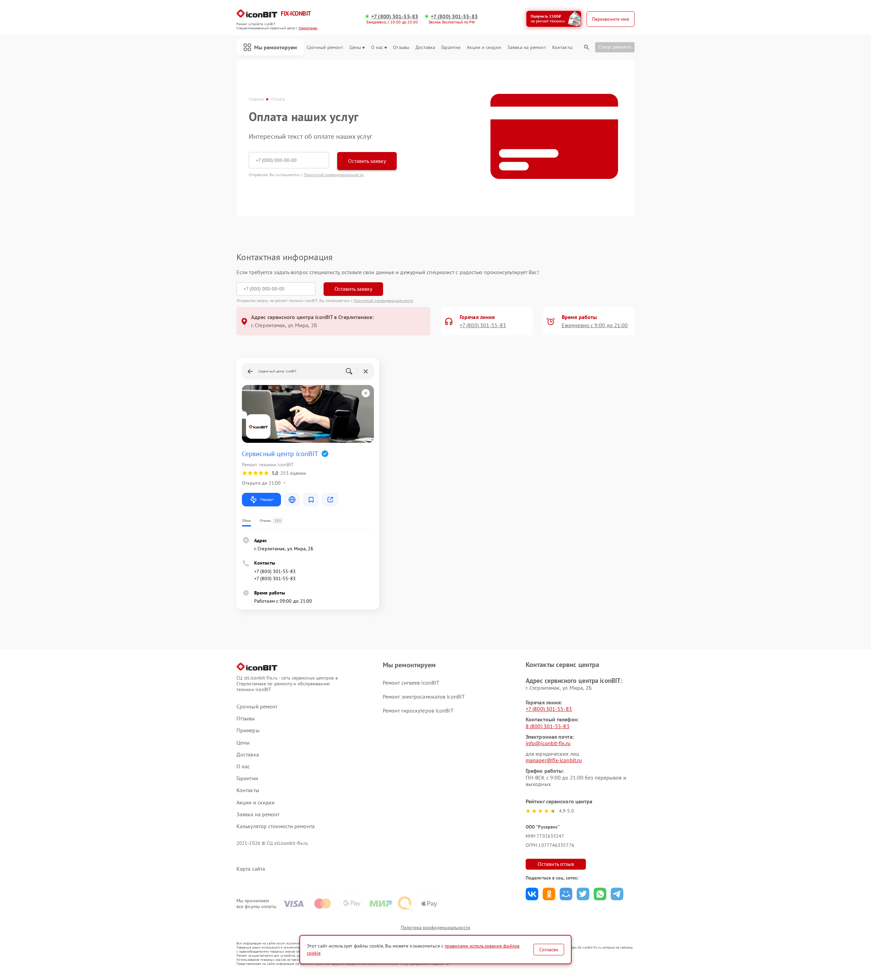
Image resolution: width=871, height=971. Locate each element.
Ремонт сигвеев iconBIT (411, 682)
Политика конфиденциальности (435, 927)
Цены (355, 47)
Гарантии (451, 47)
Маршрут (267, 499)
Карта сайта (250, 869)
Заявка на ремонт (526, 47)
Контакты (562, 47)
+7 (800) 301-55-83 (394, 16)
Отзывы (401, 47)
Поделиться (532, 894)
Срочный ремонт (325, 47)
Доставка (425, 47)
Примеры (248, 730)
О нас (377, 47)
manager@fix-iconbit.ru (554, 760)
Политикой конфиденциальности (334, 174)
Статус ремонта (614, 47)
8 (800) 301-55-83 (548, 726)
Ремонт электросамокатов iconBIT (424, 696)
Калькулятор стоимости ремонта (275, 826)
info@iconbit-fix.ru (548, 743)
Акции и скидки (484, 47)
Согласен (548, 950)
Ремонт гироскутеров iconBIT (418, 710)
